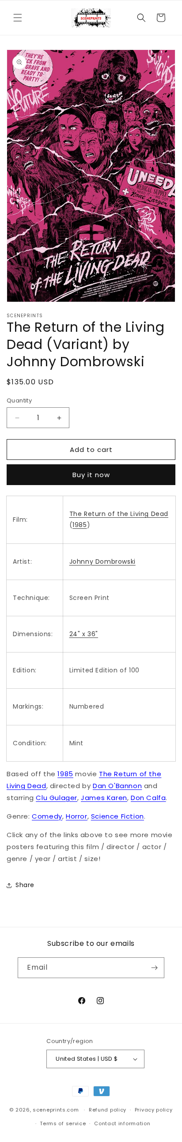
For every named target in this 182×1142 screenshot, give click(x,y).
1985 (79, 524)
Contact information (122, 1123)
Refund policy (107, 1109)
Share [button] (24, 884)
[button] (17, 17)
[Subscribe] (154, 967)
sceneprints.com (56, 1109)
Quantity (19, 400)
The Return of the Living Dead (118, 513)
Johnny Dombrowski (102, 561)
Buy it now (91, 474)
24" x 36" (83, 634)
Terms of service (63, 1123)
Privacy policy (154, 1109)
